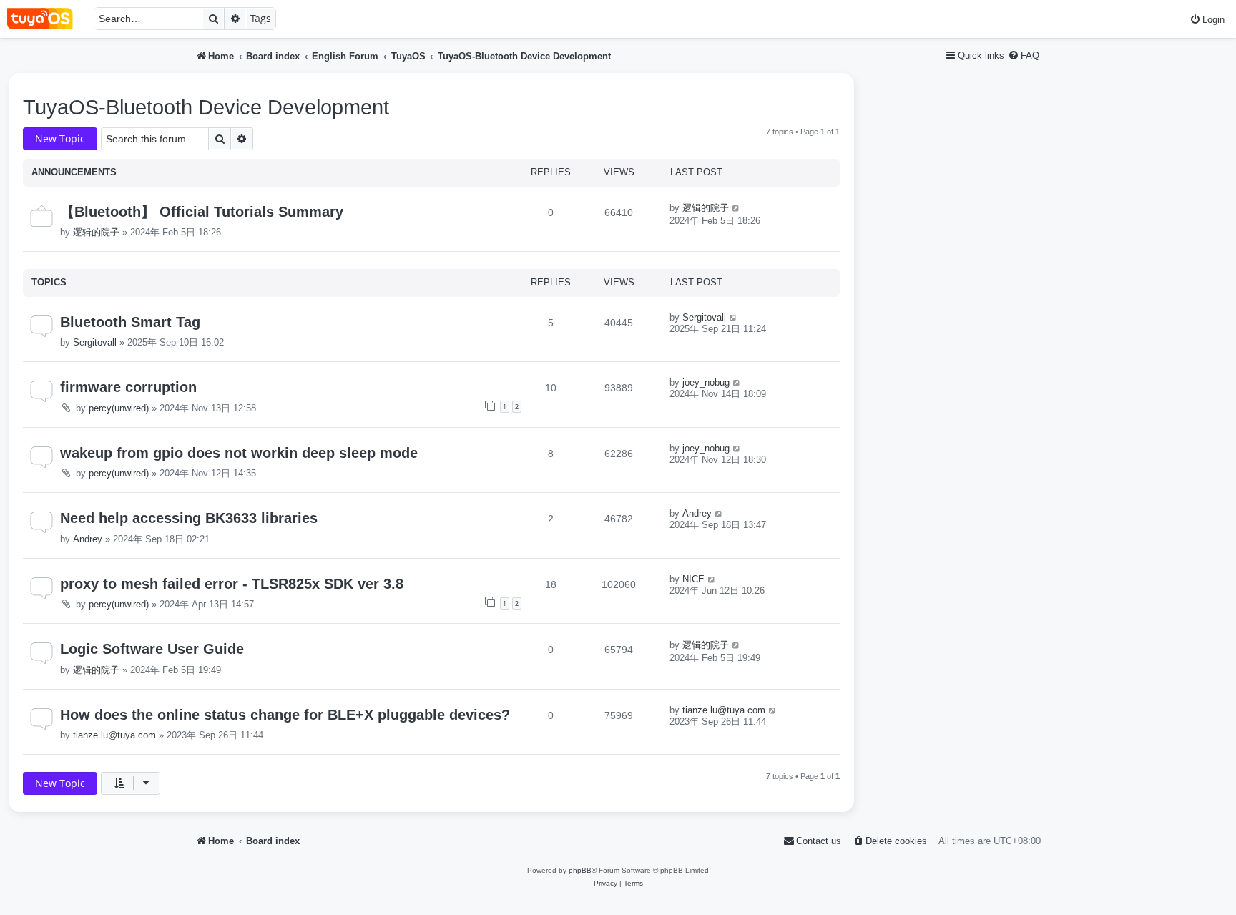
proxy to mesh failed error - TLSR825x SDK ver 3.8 (231, 584)
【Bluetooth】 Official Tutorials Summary (201, 212)
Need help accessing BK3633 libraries (189, 518)
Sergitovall (95, 342)
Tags (260, 18)
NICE (693, 579)
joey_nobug (706, 382)
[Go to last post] (736, 207)
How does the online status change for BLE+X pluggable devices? (285, 715)
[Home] (47, 19)
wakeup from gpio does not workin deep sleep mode (239, 453)
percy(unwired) (119, 408)
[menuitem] (1207, 19)
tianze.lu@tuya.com (114, 735)
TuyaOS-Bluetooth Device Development (206, 107)
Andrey (87, 539)
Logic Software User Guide (152, 649)
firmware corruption (128, 387)
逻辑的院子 (96, 232)
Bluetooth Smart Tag (130, 322)
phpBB (580, 870)
